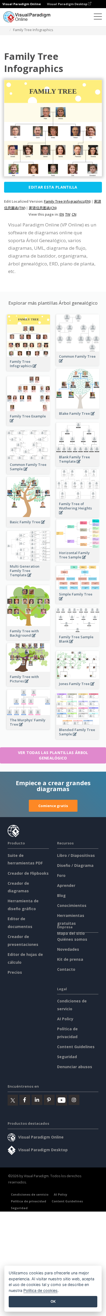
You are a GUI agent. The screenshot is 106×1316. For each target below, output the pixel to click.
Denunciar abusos (74, 1066)
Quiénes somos (72, 939)
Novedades (68, 949)
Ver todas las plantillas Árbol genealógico (53, 755)
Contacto (66, 969)
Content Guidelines (76, 1046)
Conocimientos (71, 905)
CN (74, 214)
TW (67, 214)
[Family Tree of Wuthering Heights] (77, 515)
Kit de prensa (70, 959)
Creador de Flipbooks (28, 873)
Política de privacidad (28, 1201)
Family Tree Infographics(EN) (67, 201)
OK (53, 1301)
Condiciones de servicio (29, 1194)
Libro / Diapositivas (76, 855)
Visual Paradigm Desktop (67, 4)
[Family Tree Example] (28, 423)
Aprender (66, 885)
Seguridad (67, 1056)
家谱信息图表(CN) (43, 207)
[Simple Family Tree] (77, 601)
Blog (61, 895)
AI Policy (65, 1018)
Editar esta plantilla (53, 187)
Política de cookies (40, 1290)
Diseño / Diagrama (75, 865)
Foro (61, 875)
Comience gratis (53, 805)
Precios (15, 972)
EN (62, 214)
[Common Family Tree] (77, 364)
